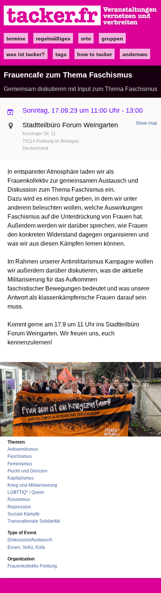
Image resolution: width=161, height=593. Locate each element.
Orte (86, 39)
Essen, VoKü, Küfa (26, 547)
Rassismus (18, 499)
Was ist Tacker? (25, 54)
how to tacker (94, 54)
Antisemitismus (22, 449)
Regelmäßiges (53, 39)
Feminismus (19, 463)
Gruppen (112, 39)
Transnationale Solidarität (33, 521)
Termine (15, 39)
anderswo (135, 54)
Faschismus (19, 456)
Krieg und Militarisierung (32, 485)
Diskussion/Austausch (29, 539)
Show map (146, 123)
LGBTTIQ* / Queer (25, 492)
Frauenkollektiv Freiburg (32, 566)
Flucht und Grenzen (27, 471)
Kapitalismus (20, 478)
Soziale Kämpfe (23, 514)
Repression (19, 507)
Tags (61, 54)
